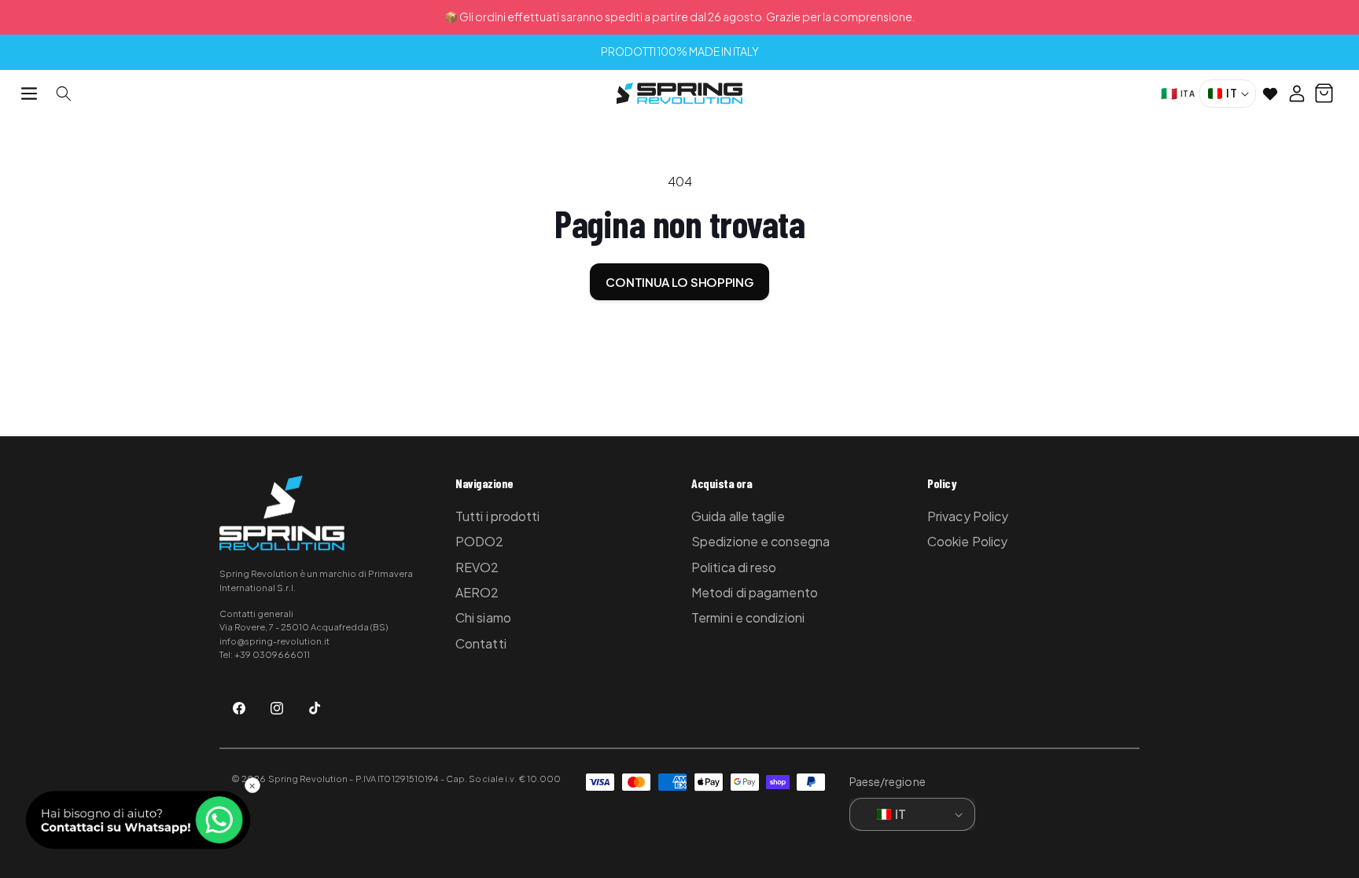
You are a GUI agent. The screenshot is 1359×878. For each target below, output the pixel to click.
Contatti (480, 643)
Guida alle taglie (738, 516)
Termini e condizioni (748, 617)
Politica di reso (734, 567)
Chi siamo (483, 617)
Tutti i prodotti (497, 516)
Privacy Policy (967, 516)
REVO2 (477, 567)
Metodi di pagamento (754, 592)
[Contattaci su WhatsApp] (138, 820)
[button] (29, 94)
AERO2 (477, 592)
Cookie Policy (967, 541)
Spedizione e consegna (760, 541)
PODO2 (479, 541)
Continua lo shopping (679, 281)
